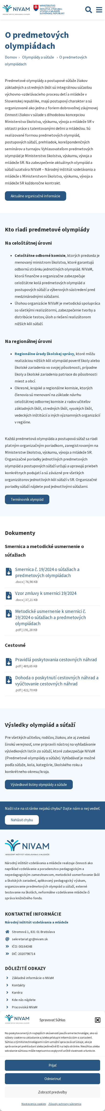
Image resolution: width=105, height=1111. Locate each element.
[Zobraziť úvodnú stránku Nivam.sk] (27, 847)
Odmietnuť (52, 1078)
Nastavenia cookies (33, 1104)
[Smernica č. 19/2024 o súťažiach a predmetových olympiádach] (9, 572)
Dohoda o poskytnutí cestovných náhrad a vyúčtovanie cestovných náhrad (56, 681)
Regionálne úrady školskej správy (44, 353)
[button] (97, 1020)
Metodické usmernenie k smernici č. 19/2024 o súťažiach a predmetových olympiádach (50, 617)
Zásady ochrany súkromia (64, 1104)
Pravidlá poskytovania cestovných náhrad (56, 659)
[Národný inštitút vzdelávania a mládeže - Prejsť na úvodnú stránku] (16, 10)
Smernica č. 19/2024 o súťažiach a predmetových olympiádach (47, 572)
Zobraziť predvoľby (52, 1092)
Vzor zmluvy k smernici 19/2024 (45, 593)
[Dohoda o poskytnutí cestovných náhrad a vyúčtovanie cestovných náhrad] (9, 680)
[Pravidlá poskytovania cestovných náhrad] (9, 662)
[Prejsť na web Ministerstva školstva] (48, 10)
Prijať (52, 1065)
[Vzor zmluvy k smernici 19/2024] (9, 596)
